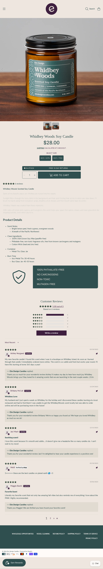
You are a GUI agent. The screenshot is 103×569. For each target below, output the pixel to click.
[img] (10, 350)
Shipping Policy (74, 534)
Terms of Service (91, 534)
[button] (4, 9)
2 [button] (50, 518)
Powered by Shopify (26, 551)
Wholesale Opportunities (23, 534)
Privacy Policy (92, 538)
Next (100, 69)
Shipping (40, 148)
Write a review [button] (51, 333)
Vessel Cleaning (43, 534)
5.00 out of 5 (58, 306)
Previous (2, 69)
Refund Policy (59, 534)
